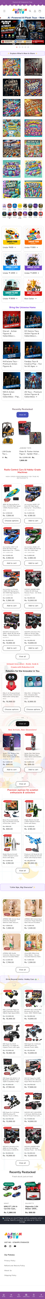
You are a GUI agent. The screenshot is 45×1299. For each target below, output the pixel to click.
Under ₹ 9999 (9, 298)
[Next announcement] (41, 2)
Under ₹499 (8, 247)
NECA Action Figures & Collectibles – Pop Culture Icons (11, 394)
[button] (4, 11)
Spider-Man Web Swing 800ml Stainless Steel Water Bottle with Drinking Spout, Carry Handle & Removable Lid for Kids (33, 755)
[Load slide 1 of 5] (16, 47)
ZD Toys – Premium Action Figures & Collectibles (33, 394)
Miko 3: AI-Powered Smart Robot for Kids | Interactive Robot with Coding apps (11, 694)
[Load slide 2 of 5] (19, 47)
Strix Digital (22, 1290)
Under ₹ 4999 (30, 273)
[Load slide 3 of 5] (22, 47)
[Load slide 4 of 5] (25, 47)
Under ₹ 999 (30, 247)
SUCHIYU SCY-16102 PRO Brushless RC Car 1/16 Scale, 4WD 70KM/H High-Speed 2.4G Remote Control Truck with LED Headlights (33, 1011)
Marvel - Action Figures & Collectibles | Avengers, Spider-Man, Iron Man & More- (11, 333)
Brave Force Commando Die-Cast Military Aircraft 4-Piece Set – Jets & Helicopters (11, 821)
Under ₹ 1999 (9, 273)
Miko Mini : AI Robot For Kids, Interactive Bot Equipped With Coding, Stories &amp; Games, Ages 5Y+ (32, 694)
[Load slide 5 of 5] (28, 47)
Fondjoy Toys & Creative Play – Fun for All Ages (33, 364)
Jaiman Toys (13, 1288)
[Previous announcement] (4, 2)
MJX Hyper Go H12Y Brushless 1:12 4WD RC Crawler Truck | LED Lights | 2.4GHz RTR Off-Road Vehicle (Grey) (11, 1045)
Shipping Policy (10, 1275)
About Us (8, 1270)
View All (22, 415)
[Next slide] (32, 47)
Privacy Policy (9, 1260)
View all (22, 656)
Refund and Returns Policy (14, 1265)
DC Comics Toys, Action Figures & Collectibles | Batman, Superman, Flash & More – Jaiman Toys (33, 333)
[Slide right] (27, 717)
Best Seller (29, 298)
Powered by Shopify (25, 1288)
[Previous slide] (13, 47)
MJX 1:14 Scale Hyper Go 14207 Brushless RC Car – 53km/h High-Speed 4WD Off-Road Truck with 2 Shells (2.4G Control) (11, 1011)
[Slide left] (17, 717)
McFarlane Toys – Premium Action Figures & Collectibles (10, 364)
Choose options (12, 521)
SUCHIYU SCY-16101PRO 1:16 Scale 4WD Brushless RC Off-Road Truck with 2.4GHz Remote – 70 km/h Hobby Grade (33, 1114)
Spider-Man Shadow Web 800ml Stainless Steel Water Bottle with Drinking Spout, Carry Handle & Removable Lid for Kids (11, 755)
